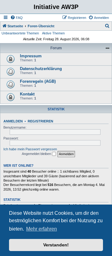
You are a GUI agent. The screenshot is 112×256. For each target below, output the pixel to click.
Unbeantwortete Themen (20, 33)
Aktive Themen (53, 33)
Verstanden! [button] (56, 244)
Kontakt (27, 94)
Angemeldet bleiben (37, 154)
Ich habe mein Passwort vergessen (30, 149)
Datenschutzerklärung (41, 68)
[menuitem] (16, 17)
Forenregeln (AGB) (38, 81)
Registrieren (40, 121)
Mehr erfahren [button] (41, 229)
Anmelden (13, 121)
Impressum (31, 56)
